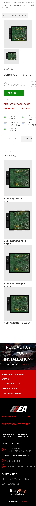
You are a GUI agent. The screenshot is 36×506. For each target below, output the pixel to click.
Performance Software (14, 15)
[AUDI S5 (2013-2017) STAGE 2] (18, 178)
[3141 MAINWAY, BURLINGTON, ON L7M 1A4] (4, 449)
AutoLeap (23, 501)
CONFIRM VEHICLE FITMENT (17, 108)
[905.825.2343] (4, 460)
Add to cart (14, 93)
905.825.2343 (23, 104)
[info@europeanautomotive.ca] (4, 466)
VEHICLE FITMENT (13, 139)
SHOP (9, 2)
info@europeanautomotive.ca (21, 466)
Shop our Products (23, 435)
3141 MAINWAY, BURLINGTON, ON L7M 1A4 (20, 449)
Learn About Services (8, 435)
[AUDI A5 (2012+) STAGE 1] (18, 304)
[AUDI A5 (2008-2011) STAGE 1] (18, 220)
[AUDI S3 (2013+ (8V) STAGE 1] (18, 263)
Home (3, 2)
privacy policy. (26, 364)
